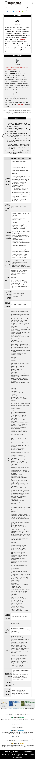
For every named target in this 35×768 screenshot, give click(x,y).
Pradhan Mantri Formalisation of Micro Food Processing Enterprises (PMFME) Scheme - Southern (20, 329)
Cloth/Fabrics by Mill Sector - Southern (19, 359)
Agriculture (20, 27)
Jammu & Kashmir (9, 98)
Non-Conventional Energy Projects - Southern (20, 651)
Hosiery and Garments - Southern (19, 599)
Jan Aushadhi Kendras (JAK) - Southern (20, 403)
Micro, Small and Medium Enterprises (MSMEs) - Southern (20, 523)
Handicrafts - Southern (16, 474)
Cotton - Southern (15, 596)
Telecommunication (15, 50)
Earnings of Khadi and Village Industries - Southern (20, 350)
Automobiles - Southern (17, 366)
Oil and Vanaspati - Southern (18, 552)
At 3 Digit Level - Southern (18, 183)
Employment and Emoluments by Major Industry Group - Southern (21, 177)
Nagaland (25, 83)
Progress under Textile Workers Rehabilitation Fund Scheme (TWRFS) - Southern (20, 472)
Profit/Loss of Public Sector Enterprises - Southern (20, 678)
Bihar (22, 75)
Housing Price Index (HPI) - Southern (21, 231)
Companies (18, 31)
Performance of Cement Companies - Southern (20, 380)
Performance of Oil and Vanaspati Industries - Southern (19, 556)
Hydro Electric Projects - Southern (19, 646)
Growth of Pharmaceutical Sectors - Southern (19, 420)
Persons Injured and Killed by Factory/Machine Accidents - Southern (21, 265)
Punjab (11, 85)
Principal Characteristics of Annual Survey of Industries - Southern (20, 188)
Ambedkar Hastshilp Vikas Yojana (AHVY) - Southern (19, 478)
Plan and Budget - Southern (18, 461)
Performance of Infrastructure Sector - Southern (20, 276)
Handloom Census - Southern (18, 430)
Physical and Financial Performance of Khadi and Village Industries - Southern (20, 519)
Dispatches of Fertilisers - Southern (19, 460)
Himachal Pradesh (9, 79)
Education (7, 35)
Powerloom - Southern (16, 603)
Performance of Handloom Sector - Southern (19, 432)
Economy (25, 33)
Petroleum (18, 46)
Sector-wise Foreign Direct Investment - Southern (18, 240)
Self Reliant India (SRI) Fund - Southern (20, 550)
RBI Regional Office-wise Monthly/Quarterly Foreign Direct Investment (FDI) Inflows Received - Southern (20, 236)
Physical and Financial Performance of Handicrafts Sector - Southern (20, 491)
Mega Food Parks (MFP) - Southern (19, 322)
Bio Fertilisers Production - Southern (20, 452)
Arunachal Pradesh (10, 75)
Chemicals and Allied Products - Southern (19, 390)
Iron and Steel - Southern (17, 494)
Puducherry (8, 100)
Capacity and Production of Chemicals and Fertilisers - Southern (20, 454)
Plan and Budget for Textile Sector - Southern (19, 463)
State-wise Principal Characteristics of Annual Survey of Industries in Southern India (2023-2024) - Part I (18, 124)
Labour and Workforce (17, 41)
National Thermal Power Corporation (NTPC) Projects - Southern (20, 648)
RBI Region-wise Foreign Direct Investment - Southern (20, 224)
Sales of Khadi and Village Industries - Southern (20, 356)
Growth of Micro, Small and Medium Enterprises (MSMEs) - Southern (19, 544)
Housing (16, 39)
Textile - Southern (15, 586)
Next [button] (32, 136)
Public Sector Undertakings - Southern (8, 675)
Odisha (7, 85)
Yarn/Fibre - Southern (16, 609)
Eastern (20, 102)
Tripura (18, 88)
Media (25, 41)
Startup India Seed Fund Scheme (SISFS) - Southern (20, 287)
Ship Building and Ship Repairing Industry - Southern (19, 566)
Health (11, 39)
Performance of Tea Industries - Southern (18, 582)
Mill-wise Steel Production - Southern (20, 336)
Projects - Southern (7, 651)
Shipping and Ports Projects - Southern (20, 663)
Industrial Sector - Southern (7, 460)
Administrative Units (10, 27)
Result (17, 118)
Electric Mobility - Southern (17, 434)
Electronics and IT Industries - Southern (20, 436)
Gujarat (18, 77)
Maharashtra (23, 81)
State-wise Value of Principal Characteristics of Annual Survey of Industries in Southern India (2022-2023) (18, 152)
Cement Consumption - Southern (19, 374)
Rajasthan (17, 85)
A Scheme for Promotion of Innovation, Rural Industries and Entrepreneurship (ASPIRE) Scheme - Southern (20, 531)
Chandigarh (17, 94)
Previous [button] (3, 136)
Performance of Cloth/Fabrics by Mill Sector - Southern (20, 364)
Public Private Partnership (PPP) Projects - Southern (18, 659)
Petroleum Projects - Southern (18, 642)
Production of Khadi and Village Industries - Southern (18, 353)
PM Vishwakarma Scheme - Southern (20, 493)
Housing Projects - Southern (18, 638)
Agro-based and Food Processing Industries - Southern (19, 312)
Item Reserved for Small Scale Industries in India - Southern (18, 547)
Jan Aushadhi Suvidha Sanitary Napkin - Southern (20, 406)
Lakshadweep (24, 98)
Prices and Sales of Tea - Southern (19, 584)
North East (7, 104)
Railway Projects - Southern (18, 661)
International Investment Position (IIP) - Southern (21, 221)
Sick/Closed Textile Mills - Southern (20, 695)
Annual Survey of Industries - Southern (7, 181)
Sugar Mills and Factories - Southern (20, 574)
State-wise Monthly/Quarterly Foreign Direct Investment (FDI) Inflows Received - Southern (19, 256)
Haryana (24, 77)
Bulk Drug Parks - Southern (18, 415)
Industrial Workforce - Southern (7, 616)
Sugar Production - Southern (18, 576)
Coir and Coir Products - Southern (19, 591)
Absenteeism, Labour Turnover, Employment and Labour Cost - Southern (19, 167)
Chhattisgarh (8, 77)
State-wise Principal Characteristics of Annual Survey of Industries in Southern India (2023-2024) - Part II (18, 130)
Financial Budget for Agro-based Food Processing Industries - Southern (20, 319)
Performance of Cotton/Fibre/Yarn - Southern (19, 387)
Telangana (12, 88)
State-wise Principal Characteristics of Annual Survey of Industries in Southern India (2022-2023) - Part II (18, 140)
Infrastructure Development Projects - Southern (20, 640)
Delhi (25, 96)
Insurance (7, 41)
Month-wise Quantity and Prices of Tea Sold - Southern (20, 579)
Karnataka (25, 79)
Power (24, 46)
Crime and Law (9, 33)
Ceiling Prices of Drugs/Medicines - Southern (19, 417)
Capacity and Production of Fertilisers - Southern (20, 457)
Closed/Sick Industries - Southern (20, 693)
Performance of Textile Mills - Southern (20, 505)
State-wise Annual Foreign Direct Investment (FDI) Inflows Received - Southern (20, 251)
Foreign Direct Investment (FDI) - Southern (8, 235)
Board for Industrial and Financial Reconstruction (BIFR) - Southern (19, 691)
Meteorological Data (10, 44)
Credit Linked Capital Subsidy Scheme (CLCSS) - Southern (20, 538)
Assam (18, 75)
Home (5, 110)
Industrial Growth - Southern (7, 279)
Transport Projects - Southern (18, 667)
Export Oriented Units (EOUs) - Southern (7, 207)
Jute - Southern (14, 499)
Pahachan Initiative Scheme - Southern (20, 488)
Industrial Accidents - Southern (7, 264)
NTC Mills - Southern (16, 600)
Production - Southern (17, 335)
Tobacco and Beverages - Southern (19, 610)
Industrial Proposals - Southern (7, 304)
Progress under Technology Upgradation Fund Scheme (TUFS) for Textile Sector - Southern (20, 467)
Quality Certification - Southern (8, 684)
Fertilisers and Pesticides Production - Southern (20, 445)
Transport (7, 52)
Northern (14, 104)
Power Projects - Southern (17, 644)
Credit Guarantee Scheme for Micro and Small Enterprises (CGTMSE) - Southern (20, 535)
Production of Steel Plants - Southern (20, 342)
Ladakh (17, 98)
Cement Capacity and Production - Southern (19, 371)
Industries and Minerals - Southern (19, 633)
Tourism (23, 50)
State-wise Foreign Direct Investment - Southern (21, 243)
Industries (22, 39)
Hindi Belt (25, 102)
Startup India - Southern (17, 279)
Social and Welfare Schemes (22, 48)
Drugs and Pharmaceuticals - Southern (20, 410)
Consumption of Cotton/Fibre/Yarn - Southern (20, 383)
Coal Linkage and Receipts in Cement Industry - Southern (20, 376)
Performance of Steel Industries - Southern (19, 339)
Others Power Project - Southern (19, 654)
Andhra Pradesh (20, 73)
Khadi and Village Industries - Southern (20, 507)
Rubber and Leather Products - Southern (18, 558)
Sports (7, 50)
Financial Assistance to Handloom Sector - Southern (19, 427)
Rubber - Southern (16, 564)
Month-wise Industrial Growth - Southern (18, 273)
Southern (20, 104)
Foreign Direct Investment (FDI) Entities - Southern (19, 218)
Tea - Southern (14, 577)
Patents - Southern (7, 623)
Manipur (7, 83)
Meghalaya (13, 83)
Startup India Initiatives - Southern (19, 285)
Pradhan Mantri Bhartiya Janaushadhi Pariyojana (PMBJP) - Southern (19, 399)
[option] (17, 136)
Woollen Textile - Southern (17, 607)
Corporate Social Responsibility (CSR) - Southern (20, 630)
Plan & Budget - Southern (7, 631)
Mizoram (20, 83)
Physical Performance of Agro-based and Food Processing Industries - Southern (20, 325)
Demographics (18, 33)
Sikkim (23, 85)
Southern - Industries (14, 110)
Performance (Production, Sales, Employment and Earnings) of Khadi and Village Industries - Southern (20, 346)
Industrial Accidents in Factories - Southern (19, 263)
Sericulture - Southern (16, 605)
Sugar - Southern (15, 568)
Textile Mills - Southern (17, 500)
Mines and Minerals (22, 44)
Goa (14, 77)
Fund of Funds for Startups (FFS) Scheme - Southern (19, 282)
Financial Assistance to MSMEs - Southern (19, 541)
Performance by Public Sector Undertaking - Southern (20, 675)
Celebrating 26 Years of (13, 752)
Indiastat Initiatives (17, 715)
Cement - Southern (15, 368)
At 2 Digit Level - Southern (18, 182)
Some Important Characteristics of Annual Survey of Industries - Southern (21, 191)
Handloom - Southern (17, 425)
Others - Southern (16, 186)
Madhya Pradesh (14, 81)
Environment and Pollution (18, 35)
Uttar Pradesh (24, 88)
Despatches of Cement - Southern (19, 378)
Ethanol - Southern (16, 396)
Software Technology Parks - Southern (20, 443)
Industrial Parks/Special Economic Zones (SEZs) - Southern (8, 295)
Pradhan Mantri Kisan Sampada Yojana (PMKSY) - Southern (20, 332)
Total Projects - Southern (17, 665)
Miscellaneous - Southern (18, 185)
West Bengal (16, 90)
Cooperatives (25, 31)
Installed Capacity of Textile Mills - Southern (19, 502)
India (19, 71)
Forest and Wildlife (14, 37)
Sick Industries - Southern (7, 692)
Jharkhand (18, 79)
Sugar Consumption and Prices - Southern (19, 572)
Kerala (6, 81)
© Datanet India (17, 757)
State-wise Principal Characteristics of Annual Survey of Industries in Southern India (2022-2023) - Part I (18, 135)
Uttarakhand (8, 90)
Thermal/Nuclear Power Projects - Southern (19, 656)
